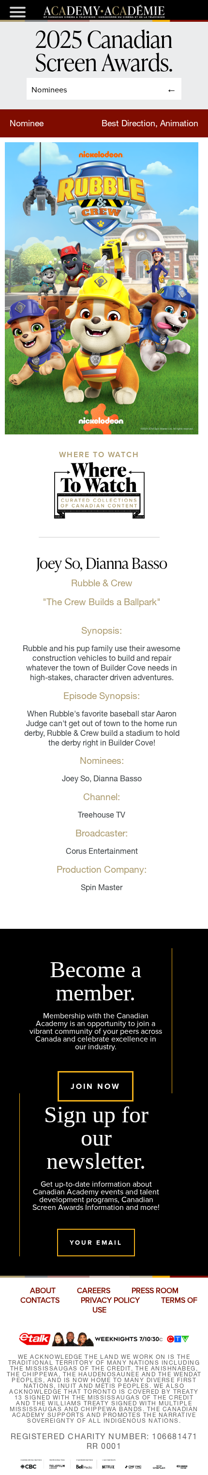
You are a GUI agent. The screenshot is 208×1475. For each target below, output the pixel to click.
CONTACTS (39, 1300)
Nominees (49, 89)
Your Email (96, 1242)
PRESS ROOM (155, 1291)
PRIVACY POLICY (110, 1300)
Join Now (95, 1086)
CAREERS (93, 1291)
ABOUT (43, 1291)
